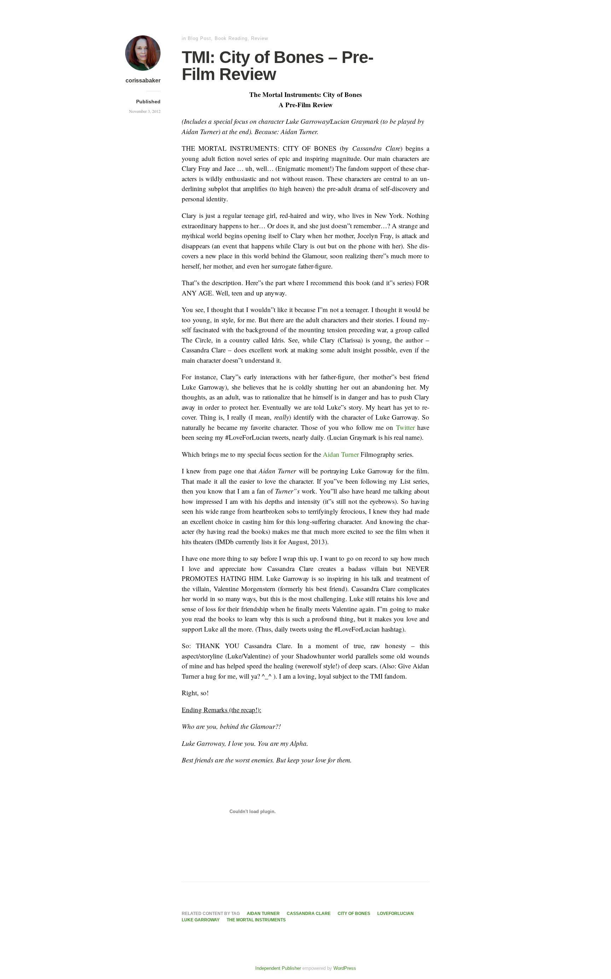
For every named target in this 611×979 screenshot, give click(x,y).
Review (259, 38)
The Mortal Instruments (256, 919)
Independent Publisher (278, 968)
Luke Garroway (201, 919)
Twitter (405, 427)
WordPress (344, 968)
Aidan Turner (341, 454)
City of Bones (354, 913)
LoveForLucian (395, 913)
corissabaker (143, 80)
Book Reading (231, 38)
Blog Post (199, 38)
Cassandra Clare (309, 913)
